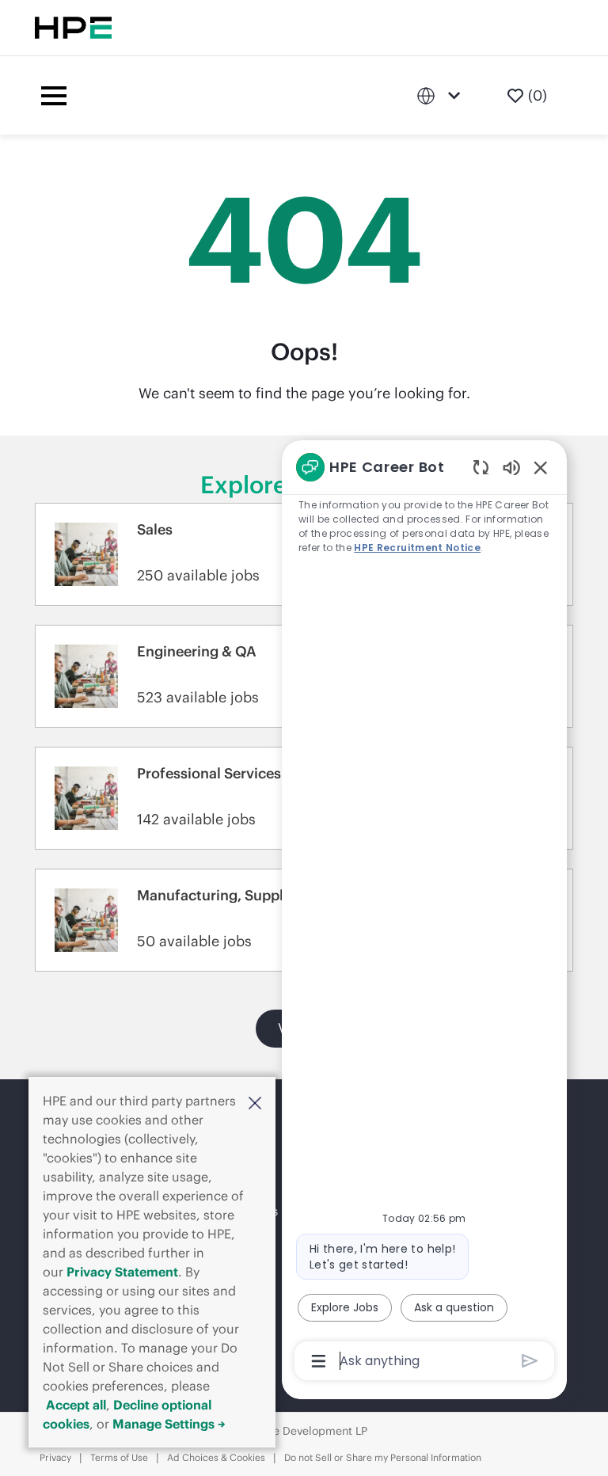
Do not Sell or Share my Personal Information (382, 1457)
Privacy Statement (122, 1272)
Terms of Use (119, 1457)
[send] (530, 1361)
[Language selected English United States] (441, 95)
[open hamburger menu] (54, 96)
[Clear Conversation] (480, 466)
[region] (424, 913)
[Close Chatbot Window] (540, 467)
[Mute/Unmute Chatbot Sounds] (511, 466)
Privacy (55, 1457)
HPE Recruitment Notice (417, 547)
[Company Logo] (244, 95)
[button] (255, 1102)
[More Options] (319, 1361)
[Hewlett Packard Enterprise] (73, 28)
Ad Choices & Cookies (216, 1457)
